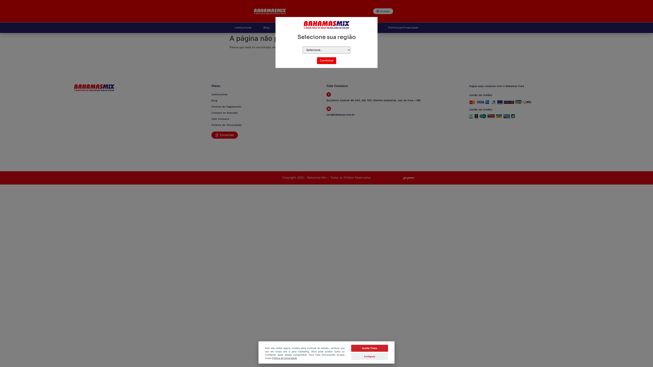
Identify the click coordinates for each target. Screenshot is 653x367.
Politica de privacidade (284, 358)
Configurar (369, 356)
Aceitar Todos (369, 348)
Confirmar (326, 60)
